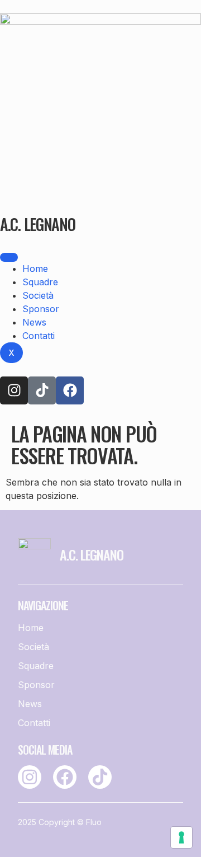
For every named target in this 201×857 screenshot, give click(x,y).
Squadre (40, 282)
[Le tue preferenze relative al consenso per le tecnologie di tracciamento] (181, 837)
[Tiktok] (42, 390)
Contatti (38, 335)
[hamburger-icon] (9, 257)
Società (38, 295)
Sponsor (40, 308)
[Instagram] (14, 390)
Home (35, 268)
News (34, 322)
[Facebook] (70, 390)
